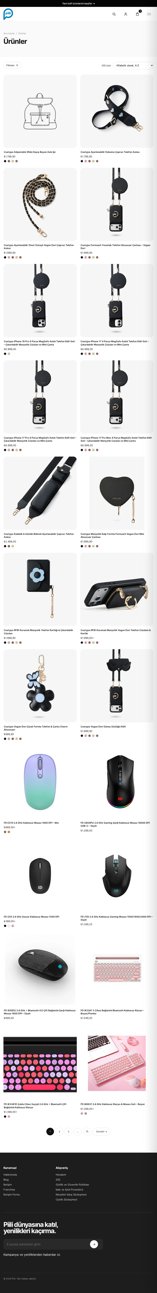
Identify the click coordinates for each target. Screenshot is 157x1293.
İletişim (7, 1184)
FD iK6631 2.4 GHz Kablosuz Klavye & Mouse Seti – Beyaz (113, 1104)
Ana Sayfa (9, 33)
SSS (58, 1179)
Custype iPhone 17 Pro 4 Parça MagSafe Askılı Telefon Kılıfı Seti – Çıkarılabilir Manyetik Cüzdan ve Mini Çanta (40, 439)
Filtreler (10, 65)
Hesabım (61, 1174)
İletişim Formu (11, 1194)
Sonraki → (101, 1131)
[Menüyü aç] (149, 14)
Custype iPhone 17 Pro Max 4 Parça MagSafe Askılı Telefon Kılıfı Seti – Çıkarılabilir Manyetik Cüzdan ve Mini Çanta (116, 439)
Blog (6, 1179)
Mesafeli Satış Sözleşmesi (71, 1194)
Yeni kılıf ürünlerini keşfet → (78, 3)
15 (87, 1131)
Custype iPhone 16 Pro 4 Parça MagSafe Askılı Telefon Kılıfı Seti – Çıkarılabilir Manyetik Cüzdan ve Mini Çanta (39, 343)
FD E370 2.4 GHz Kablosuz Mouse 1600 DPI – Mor (31, 822)
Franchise (9, 1189)
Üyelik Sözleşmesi (66, 1199)
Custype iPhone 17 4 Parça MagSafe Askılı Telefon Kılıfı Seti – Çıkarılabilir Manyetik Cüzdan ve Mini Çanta (115, 343)
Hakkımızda (10, 1174)
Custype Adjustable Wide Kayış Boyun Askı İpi (30, 152)
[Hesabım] (125, 14)
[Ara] (114, 14)
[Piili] (53, 14)
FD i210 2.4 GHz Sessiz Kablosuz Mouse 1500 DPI (31, 916)
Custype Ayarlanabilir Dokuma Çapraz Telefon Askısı (110, 152)
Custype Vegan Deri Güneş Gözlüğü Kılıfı (103, 726)
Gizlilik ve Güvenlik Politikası (72, 1184)
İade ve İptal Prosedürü (69, 1189)
